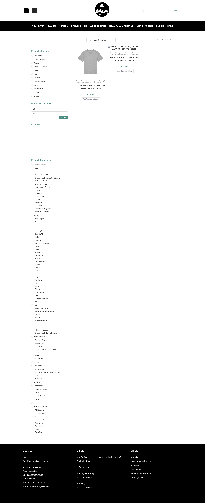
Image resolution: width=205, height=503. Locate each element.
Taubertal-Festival (41, 389)
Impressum (136, 465)
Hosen (37, 352)
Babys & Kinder (39, 59)
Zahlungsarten (137, 477)
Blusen (37, 172)
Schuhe (37, 190)
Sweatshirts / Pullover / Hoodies (46, 333)
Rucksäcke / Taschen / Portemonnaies (48, 372)
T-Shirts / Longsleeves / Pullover (46, 349)
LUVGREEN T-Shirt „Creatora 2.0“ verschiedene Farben (124, 58)
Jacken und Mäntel (41, 181)
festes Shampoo (44, 420)
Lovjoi (37, 277)
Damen (52, 26)
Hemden (38, 324)
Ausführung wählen (90, 99)
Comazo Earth (40, 228)
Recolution (38, 280)
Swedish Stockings (41, 298)
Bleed (37, 295)
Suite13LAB (39, 234)
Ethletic (37, 289)
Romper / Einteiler (41, 340)
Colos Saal (42, 396)
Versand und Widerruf (141, 473)
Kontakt (134, 457)
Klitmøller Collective (42, 243)
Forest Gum (39, 249)
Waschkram (39, 222)
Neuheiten (38, 26)
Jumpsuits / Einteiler (42, 211)
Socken (36, 92)
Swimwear (38, 193)
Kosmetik (38, 416)
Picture (37, 301)
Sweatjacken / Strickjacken (44, 311)
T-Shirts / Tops (94, 82)
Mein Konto (136, 469)
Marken (100, 81)
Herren (63, 26)
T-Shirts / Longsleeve (42, 330)
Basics (160, 26)
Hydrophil (38, 271)
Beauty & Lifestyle (121, 26)
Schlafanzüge (39, 343)
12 (165, 40)
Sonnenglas (39, 252)
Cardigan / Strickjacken (43, 209)
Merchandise (145, 26)
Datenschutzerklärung (141, 461)
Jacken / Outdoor (41, 321)
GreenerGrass (39, 292)
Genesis (38, 268)
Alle (172, 40)
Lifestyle (37, 78)
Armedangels (39, 219)
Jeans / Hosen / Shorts (43, 175)
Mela (36, 225)
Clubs (37, 392)
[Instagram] (35, 11)
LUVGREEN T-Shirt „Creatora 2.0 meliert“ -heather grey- (90, 86)
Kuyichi (37, 265)
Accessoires (98, 26)
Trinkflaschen (39, 410)
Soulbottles (39, 258)
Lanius (37, 237)
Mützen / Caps (40, 369)
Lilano (37, 283)
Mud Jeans (38, 274)
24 (168, 40)
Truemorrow (39, 255)
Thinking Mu (39, 231)
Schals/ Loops (40, 378)
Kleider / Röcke (40, 202)
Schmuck (38, 375)
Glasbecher (39, 426)
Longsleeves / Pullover (43, 187)
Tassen (37, 429)
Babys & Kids (79, 26)
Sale (170, 26)
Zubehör (41, 413)
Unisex (102, 82)
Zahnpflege (38, 432)
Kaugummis (39, 423)
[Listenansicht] (82, 40)
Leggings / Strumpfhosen (43, 184)
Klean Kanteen (40, 261)
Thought (37, 246)
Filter (63, 117)
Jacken (37, 355)
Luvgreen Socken (40, 81)
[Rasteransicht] (77, 40)
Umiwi (37, 286)
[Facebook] (26, 11)
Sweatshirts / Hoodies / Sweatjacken (47, 178)
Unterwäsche (39, 205)
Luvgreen (95, 81)
